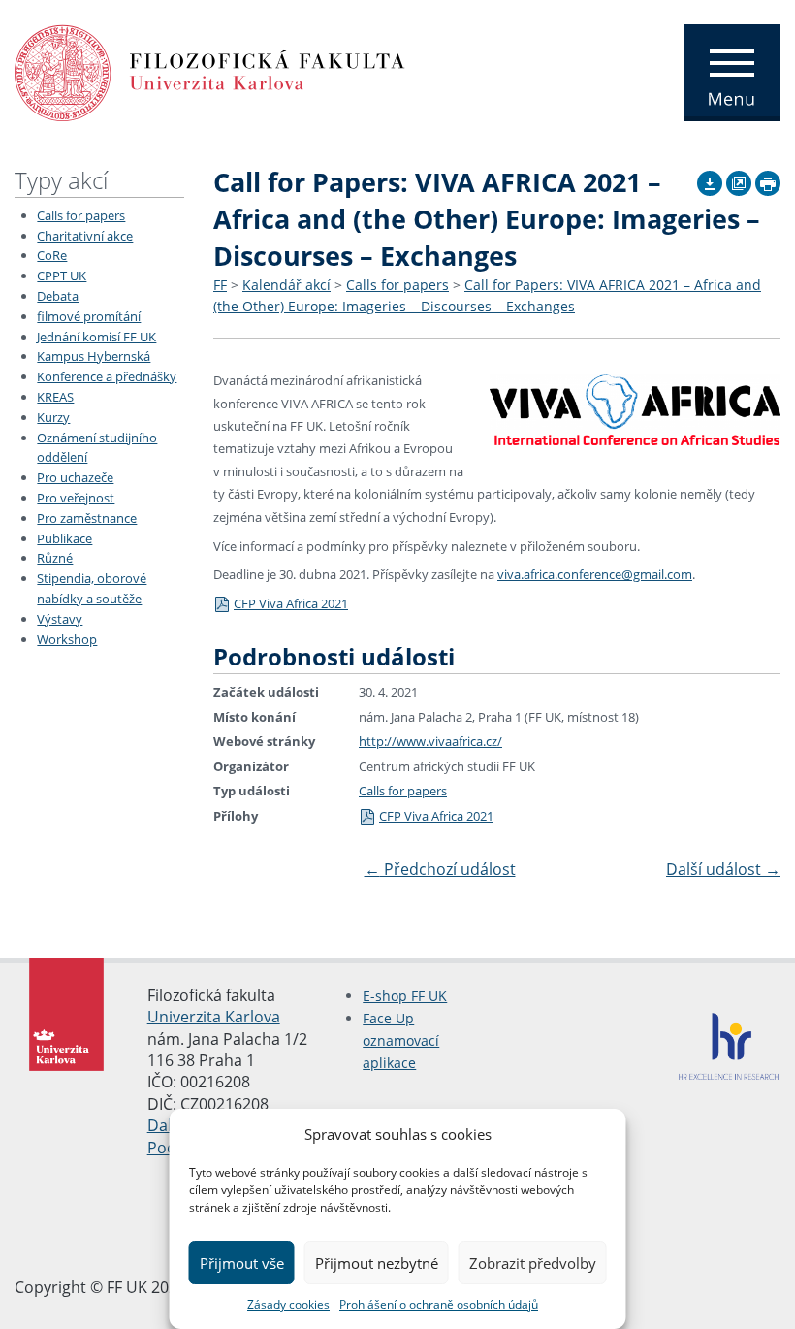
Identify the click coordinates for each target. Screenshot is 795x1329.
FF (220, 285)
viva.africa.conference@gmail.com (594, 574)
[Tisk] (767, 180)
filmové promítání (89, 316)
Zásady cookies (288, 1304)
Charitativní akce (85, 235)
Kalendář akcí (286, 285)
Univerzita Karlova (213, 1016)
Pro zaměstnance (87, 518)
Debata (58, 296)
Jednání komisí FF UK (96, 336)
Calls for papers (81, 215)
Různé (55, 558)
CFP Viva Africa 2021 (291, 603)
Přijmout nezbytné (376, 1263)
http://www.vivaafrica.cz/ (430, 741)
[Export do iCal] (709, 180)
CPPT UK (61, 275)
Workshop (67, 639)
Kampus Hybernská (93, 356)
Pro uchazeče (75, 477)
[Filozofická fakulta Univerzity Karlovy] (210, 70)
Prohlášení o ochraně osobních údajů (438, 1304)
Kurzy (53, 417)
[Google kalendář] (738, 180)
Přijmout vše (242, 1263)
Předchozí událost (440, 869)
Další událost (723, 869)
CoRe (52, 255)
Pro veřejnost (75, 497)
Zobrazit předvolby (532, 1263)
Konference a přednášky (106, 376)
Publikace (64, 538)
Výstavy (59, 619)
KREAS (55, 396)
